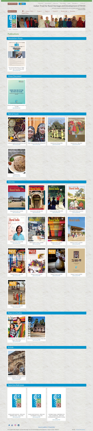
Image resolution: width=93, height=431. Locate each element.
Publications (40, 3)
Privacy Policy (51, 427)
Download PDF (17, 70)
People (39, 11)
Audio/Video (25, 13)
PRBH (23, 3)
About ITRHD (30, 11)
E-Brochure (55, 3)
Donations (72, 11)
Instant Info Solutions (80, 429)
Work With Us (75, 3)
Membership (64, 11)
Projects (55, 11)
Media (69, 3)
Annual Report (48, 3)
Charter (47, 11)
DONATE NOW (13, 3)
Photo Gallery (63, 3)
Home (10, 29)
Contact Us (82, 3)
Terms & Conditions (42, 427)
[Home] (22, 11)
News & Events (12, 11)
